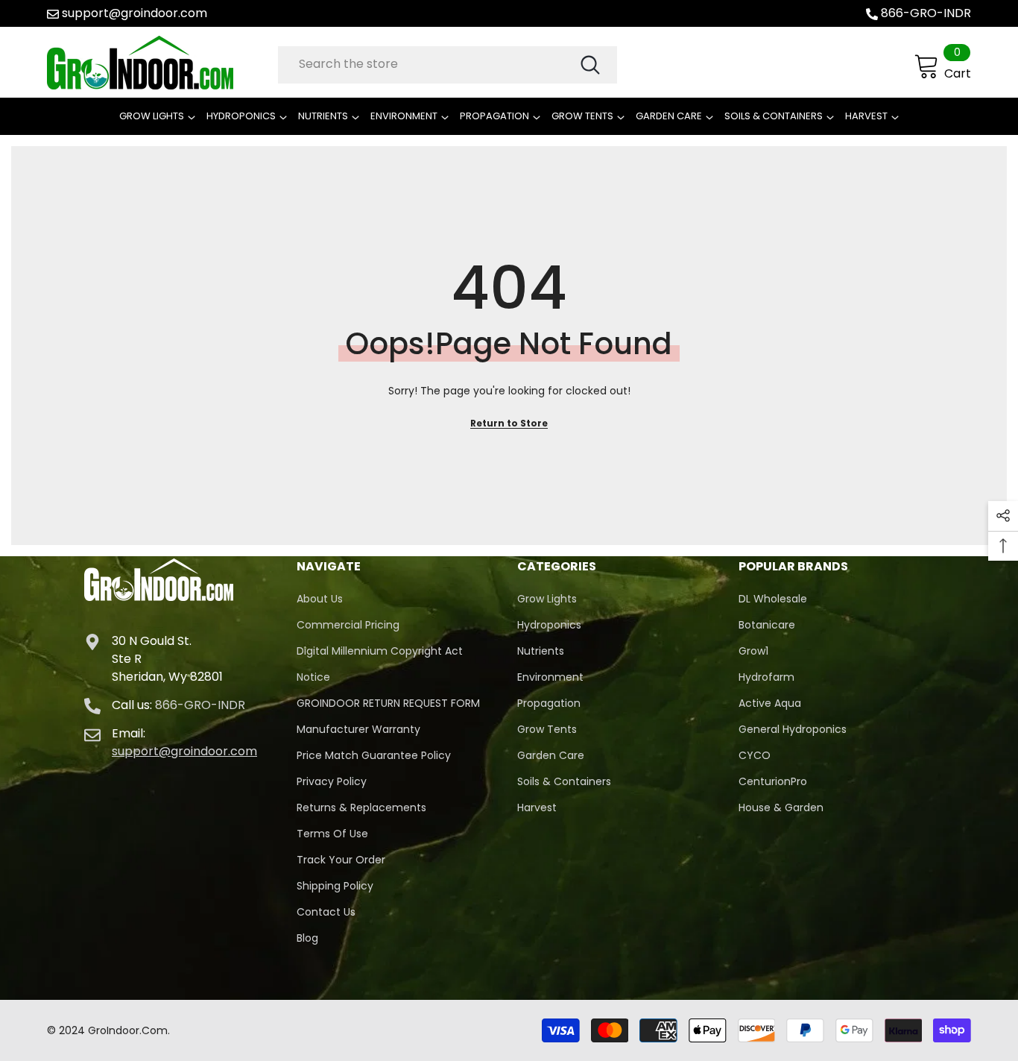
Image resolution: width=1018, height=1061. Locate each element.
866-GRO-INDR (926, 13)
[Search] (447, 65)
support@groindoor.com (134, 13)
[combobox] (428, 64)
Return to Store (509, 423)
